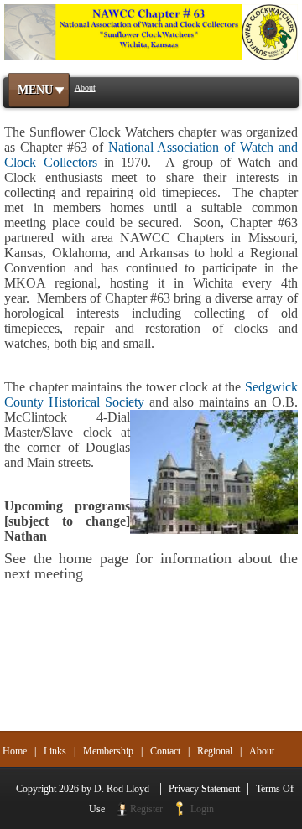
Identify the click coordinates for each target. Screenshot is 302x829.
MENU (35, 90)
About (261, 751)
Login (202, 809)
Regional (214, 751)
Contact (165, 751)
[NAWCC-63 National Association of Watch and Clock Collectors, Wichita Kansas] (151, 30)
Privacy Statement (204, 789)
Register (146, 809)
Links (55, 751)
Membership (108, 751)
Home (15, 751)
